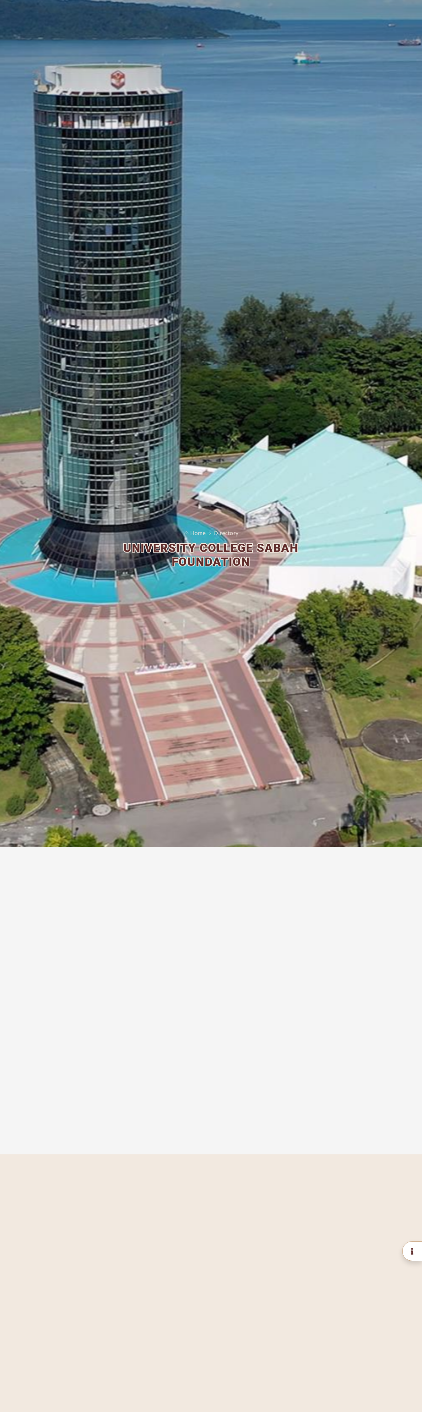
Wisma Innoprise (316, 979)
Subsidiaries (310, 1127)
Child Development (319, 1005)
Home (198, 533)
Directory (226, 533)
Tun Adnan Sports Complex (328, 993)
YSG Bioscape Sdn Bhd (323, 1032)
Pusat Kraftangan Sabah (325, 1019)
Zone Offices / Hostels (323, 1079)
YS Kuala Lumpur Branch (325, 1114)
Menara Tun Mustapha (323, 966)
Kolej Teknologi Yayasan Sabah (333, 1045)
